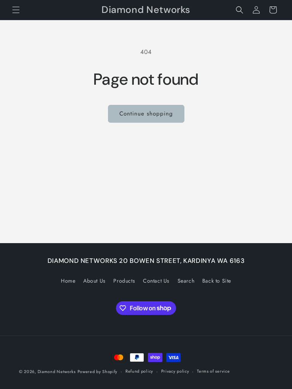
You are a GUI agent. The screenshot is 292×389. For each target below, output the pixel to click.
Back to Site (216, 281)
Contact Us (156, 281)
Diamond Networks (57, 371)
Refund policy (139, 371)
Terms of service (213, 371)
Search (186, 281)
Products (124, 281)
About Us (94, 281)
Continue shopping (146, 113)
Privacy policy (175, 371)
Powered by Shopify (98, 371)
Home (68, 281)
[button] (16, 10)
